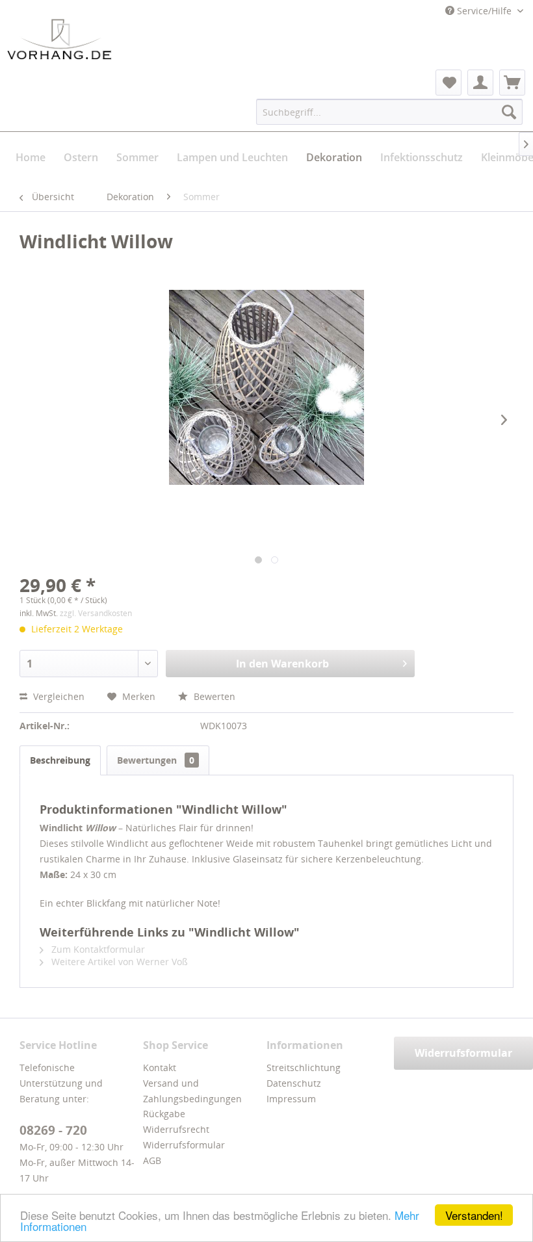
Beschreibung (60, 760)
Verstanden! (474, 1215)
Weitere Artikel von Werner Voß (118, 961)
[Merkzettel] (449, 83)
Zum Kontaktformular (97, 949)
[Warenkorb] (512, 83)
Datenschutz (293, 1083)
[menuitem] (449, 83)
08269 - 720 (53, 1130)
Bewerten (213, 696)
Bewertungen (155, 760)
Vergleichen (57, 696)
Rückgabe (164, 1113)
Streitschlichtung (303, 1067)
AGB (152, 1160)
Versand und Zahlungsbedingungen (192, 1091)
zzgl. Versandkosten (96, 613)
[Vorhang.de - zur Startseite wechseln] (59, 39)
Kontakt (159, 1067)
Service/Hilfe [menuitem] (484, 11)
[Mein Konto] (480, 83)
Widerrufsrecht (176, 1129)
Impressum (291, 1099)
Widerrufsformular (184, 1145)
